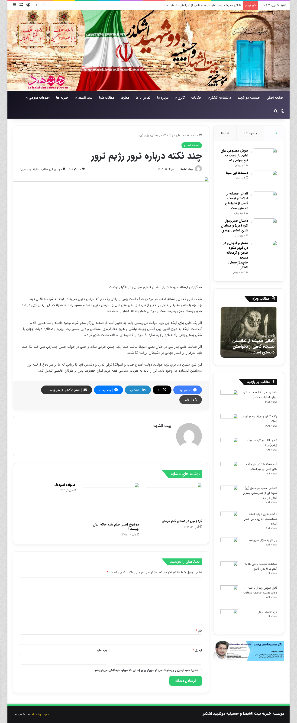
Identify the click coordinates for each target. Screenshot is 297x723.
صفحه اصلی (274, 97)
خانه (196, 135)
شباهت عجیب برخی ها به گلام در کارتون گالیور (261, 566)
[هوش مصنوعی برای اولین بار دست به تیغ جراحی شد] (264, 157)
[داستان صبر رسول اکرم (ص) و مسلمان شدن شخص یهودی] (264, 227)
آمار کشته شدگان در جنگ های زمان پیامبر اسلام (261, 466)
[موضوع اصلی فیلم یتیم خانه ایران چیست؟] (111, 501)
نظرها (225, 133)
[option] (248, 332)
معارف (125, 97)
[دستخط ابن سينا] (264, 179)
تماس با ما (143, 97)
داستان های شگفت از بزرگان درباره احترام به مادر (259, 395)
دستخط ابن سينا (237, 172)
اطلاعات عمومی (39, 97)
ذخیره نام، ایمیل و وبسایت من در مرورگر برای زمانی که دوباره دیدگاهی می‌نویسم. (146, 670)
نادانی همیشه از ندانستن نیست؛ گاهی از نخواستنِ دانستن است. (201, 5)
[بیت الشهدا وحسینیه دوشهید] (148, 50)
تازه (274, 133)
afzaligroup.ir (40, 714)
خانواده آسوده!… (65, 484)
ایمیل (197, 650)
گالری (181, 97)
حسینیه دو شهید (249, 97)
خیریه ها (62, 97)
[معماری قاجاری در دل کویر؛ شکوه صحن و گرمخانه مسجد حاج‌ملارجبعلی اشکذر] (264, 249)
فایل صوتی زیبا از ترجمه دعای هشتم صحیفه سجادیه (260, 590)
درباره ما (162, 97)
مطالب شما (106, 97)
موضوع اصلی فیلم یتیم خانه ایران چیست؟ (116, 527)
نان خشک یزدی (267, 611)
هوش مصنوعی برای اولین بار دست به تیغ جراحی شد (234, 155)
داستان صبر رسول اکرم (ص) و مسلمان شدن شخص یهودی (234, 225)
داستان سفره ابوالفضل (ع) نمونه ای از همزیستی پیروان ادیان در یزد (259, 493)
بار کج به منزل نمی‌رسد (263, 540)
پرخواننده (250, 133)
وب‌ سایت (101, 650)
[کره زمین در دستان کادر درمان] (174, 500)
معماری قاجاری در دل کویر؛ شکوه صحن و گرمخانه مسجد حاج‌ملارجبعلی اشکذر (235, 255)
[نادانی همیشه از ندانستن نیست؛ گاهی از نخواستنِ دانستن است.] (264, 200)
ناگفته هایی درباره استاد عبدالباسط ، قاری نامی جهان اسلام (260, 519)
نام (199, 630)
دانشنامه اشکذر (220, 97)
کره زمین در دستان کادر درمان (182, 521)
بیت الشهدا (84, 97)
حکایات (196, 97)
